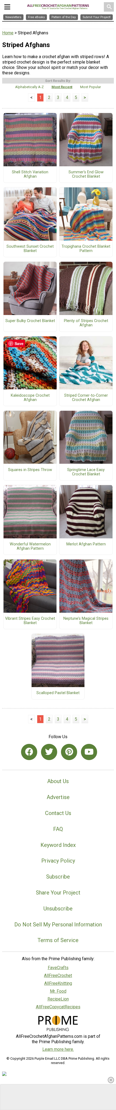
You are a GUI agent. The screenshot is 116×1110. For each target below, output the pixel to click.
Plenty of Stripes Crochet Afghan (86, 323)
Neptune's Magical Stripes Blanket (85, 621)
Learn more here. (58, 1049)
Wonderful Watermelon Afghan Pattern (30, 546)
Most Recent (62, 87)
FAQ (58, 829)
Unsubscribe (58, 908)
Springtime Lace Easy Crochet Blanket (86, 472)
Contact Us (58, 813)
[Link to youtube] (89, 752)
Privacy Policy (58, 860)
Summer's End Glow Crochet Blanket (86, 174)
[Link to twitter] (49, 752)
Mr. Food (58, 991)
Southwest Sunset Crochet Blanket (30, 248)
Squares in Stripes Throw (30, 470)
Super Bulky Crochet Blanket (30, 321)
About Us (58, 781)
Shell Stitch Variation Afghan (30, 174)
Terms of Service (58, 940)
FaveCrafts (58, 967)
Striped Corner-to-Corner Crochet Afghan (86, 397)
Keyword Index (58, 845)
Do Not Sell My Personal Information (58, 924)
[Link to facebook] (29, 752)
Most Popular (90, 87)
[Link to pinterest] (69, 752)
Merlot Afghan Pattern (86, 544)
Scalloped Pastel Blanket (58, 693)
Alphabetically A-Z (29, 87)
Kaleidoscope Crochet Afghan (30, 397)
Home (7, 32)
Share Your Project (58, 892)
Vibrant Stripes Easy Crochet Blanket (30, 621)
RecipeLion (58, 999)
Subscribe (58, 876)
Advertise (58, 797)
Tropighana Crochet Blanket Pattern (86, 248)
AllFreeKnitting (58, 983)
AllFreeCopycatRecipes (58, 1006)
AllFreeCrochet (58, 975)
